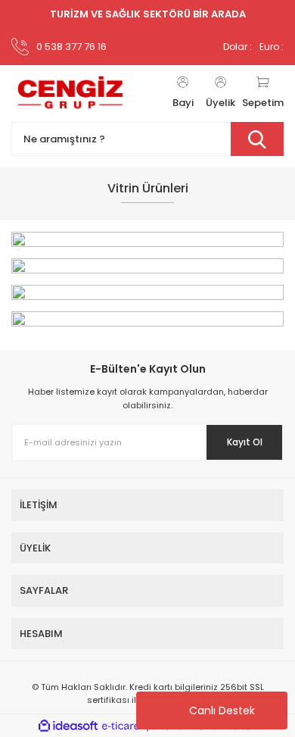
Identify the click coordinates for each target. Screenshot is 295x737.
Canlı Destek (222, 710)
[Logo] (70, 94)
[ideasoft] (68, 726)
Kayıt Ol (244, 442)
